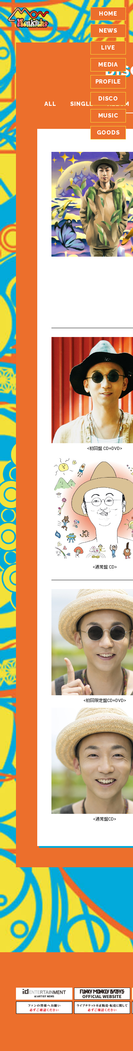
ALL (50, 104)
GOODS (108, 132)
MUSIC (108, 115)
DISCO (108, 98)
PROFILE (108, 81)
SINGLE (81, 104)
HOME (108, 13)
